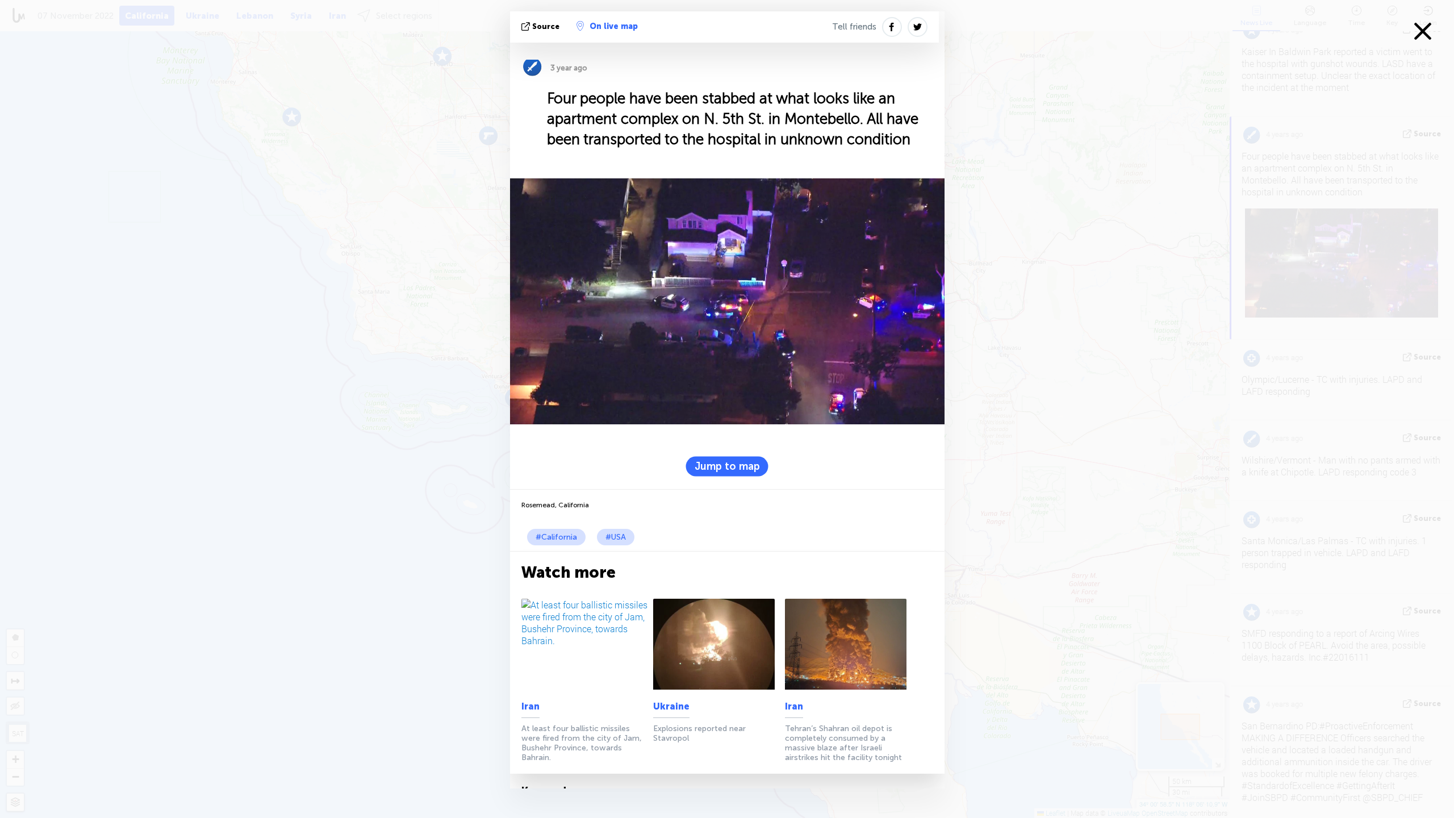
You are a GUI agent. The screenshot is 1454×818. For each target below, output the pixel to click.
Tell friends (854, 27)
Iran (530, 706)
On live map (614, 26)
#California (556, 537)
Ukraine (671, 706)
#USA (615, 537)
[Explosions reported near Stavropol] (717, 644)
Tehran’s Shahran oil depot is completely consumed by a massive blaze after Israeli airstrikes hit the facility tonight (843, 743)
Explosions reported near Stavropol (699, 733)
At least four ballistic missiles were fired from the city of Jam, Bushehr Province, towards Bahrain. (581, 743)
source (545, 26)
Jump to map (727, 466)
